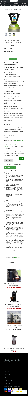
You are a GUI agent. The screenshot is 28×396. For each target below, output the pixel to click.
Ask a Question (9, 160)
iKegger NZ (9, 386)
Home (6, 368)
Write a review (17, 257)
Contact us (8, 380)
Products (7, 371)
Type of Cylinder (8, 51)
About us (7, 374)
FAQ (5, 377)
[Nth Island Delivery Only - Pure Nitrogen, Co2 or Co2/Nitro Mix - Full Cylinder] (14, 22)
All (8, 8)
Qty (5, 57)
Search (6, 365)
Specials (7, 383)
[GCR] (12, 391)
